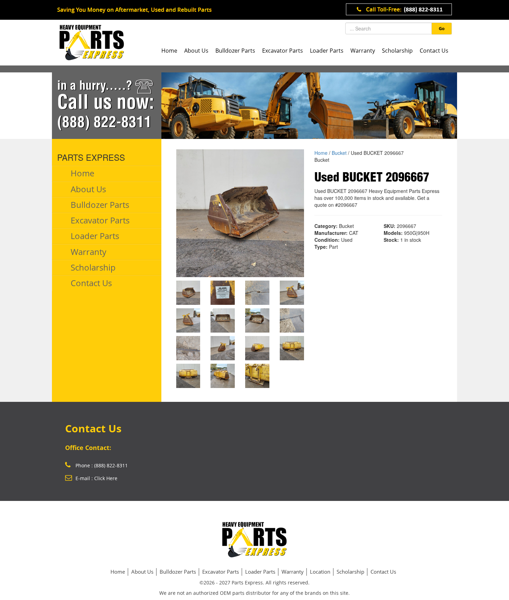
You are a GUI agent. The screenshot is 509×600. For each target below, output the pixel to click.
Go (442, 28)
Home (169, 50)
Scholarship (397, 50)
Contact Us (434, 50)
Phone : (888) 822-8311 (101, 465)
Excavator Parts (282, 50)
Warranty (362, 50)
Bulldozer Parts (235, 50)
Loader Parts (326, 50)
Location (320, 571)
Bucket (339, 152)
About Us (196, 50)
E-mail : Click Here (96, 478)
